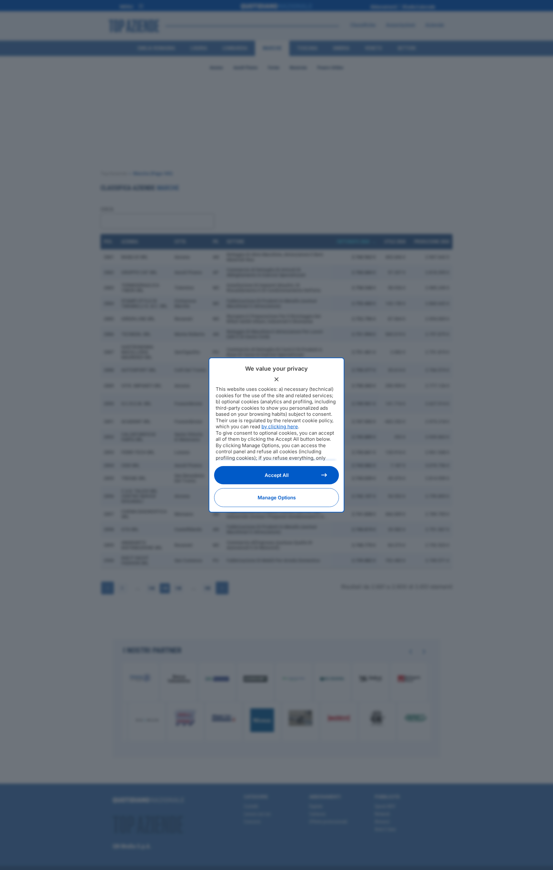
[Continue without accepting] (276, 379)
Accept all (277, 475)
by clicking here (279, 426)
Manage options (277, 498)
